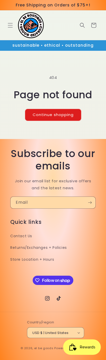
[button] (10, 25)
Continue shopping (53, 114)
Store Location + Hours (32, 259)
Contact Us (21, 236)
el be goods (44, 348)
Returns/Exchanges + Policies (38, 247)
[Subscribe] (89, 203)
